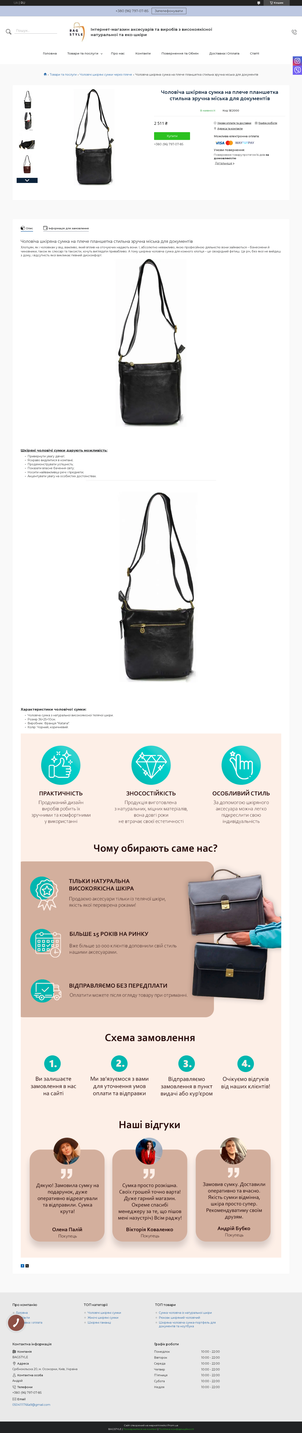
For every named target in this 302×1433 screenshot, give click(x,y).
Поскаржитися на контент (140, 1429)
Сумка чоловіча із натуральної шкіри (185, 1313)
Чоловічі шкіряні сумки (104, 1313)
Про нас (118, 53)
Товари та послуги (82, 53)
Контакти (143, 53)
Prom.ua (172, 1425)
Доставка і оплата (29, 1322)
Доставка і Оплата (224, 53)
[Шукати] (8, 32)
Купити (172, 136)
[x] (27, 1266)
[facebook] (22, 1266)
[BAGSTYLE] (77, 32)
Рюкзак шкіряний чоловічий (179, 1317)
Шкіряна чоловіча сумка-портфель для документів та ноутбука (187, 1324)
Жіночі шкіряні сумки (103, 1317)
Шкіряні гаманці (99, 1322)
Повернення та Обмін (180, 53)
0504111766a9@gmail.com (31, 1405)
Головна (50, 53)
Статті (254, 53)
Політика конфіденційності (176, 1429)
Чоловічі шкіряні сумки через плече (106, 74)
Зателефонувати (169, 11)
